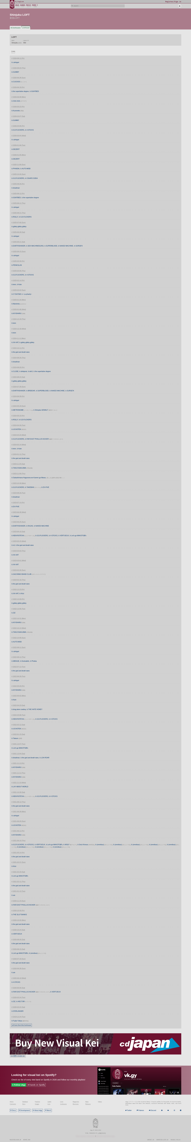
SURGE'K (79, 246)
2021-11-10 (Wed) (19, 783)
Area (13, 40)
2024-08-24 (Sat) (19, 377)
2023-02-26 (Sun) (19, 570)
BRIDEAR (31, 391)
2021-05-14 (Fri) (18, 852)
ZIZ (14, 613)
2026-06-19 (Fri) (18, 87)
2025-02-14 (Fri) (18, 280)
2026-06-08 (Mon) (19, 97)
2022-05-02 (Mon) (19, 696)
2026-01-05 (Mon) (19, 155)
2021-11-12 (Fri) (18, 763)
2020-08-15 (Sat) (19, 949)
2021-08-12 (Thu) (19, 802)
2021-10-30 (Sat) (19, 792)
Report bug (26, 1139)
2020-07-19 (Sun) (19, 959)
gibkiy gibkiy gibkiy (19, 226)
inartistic (102, 1133)
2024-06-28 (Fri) (18, 396)
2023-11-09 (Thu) (19, 473)
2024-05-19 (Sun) (19, 406)
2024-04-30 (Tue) (19, 425)
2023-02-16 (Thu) (19, 580)
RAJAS (30, 526)
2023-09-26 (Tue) (19, 493)
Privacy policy (175, 1139)
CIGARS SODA (32, 178)
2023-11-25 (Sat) (19, 464)
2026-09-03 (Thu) (19, 68)
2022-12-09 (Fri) (18, 599)
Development (25, 1110)
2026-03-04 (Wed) (19, 135)
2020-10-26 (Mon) (19, 920)
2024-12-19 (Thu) (19, 319)
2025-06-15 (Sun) (19, 251)
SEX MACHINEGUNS (36, 246)
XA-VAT (16, 342)
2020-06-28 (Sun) (19, 968)
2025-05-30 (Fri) (18, 261)
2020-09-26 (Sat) (19, 939)
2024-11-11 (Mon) (19, 338)
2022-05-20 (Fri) (18, 686)
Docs (14, 1110)
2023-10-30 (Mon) (19, 483)
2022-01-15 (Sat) (19, 734)
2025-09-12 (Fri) (18, 193)
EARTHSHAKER (19, 246)
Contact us (150, 1139)
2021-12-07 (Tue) (19, 744)
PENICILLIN (17, 265)
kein (14, 284)
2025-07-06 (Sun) (19, 222)
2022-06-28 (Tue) (19, 676)
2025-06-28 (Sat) (19, 232)
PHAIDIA (16, 168)
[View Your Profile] (179, 5)
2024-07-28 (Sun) (19, 387)
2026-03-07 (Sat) (19, 116)
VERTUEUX (64, 535)
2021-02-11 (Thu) (19, 881)
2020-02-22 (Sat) (19, 1007)
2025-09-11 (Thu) (19, 203)
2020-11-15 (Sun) (19, 901)
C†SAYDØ (17, 294)
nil (14, 545)
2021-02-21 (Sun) (19, 862)
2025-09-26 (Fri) (18, 184)
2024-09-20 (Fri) (18, 367)
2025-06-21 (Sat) (19, 242)
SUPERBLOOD (51, 246)
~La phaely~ (27, 294)
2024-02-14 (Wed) (19, 445)
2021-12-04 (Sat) (19, 754)
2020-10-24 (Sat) (19, 930)
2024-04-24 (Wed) (19, 435)
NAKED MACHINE (66, 246)
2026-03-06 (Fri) (18, 126)
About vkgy (38, 1110)
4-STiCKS (30, 130)
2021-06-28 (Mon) (19, 811)
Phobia (34, 661)
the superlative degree (21, 91)
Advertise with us (162, 1139)
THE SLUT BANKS (20, 914)
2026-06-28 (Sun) (19, 78)
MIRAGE (16, 661)
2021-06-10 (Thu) (19, 840)
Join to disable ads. (18, 1056)
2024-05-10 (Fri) (18, 416)
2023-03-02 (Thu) (19, 551)
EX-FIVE (46, 487)
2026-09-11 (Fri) (18, 58)
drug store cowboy (19, 709)
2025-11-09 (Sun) (19, 164)
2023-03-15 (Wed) (19, 541)
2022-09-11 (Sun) (19, 647)
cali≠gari (16, 62)
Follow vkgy (19, 1085)
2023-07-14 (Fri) (18, 502)
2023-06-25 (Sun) (19, 522)
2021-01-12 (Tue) (19, 891)
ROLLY (15, 217)
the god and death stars (21, 352)
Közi (22, 593)
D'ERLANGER (18, 1011)
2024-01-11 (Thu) (19, 454)
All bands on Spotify (36, 1085)
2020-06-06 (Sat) (19, 988)
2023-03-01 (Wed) (19, 560)
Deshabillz (25, 661)
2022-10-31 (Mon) (19, 618)
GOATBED (35, 91)
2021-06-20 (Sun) (19, 821)
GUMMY (16, 72)
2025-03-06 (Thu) (19, 271)
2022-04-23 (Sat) (19, 705)
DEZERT (16, 149)
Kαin (20, 284)
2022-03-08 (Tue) (19, 715)
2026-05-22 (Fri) (18, 107)
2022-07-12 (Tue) (19, 667)
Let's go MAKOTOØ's (78, 535)
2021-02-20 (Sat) (19, 872)
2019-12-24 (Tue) (19, 1017)
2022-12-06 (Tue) (19, 609)
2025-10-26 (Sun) (19, 174)
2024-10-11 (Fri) (18, 348)
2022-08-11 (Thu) (19, 657)
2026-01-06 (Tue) (19, 145)
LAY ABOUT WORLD (20, 786)
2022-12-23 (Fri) (18, 589)
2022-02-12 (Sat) (19, 725)
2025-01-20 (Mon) (19, 300)
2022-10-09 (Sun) (19, 638)
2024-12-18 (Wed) (19, 329)
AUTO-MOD (26, 168)
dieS (31, 371)
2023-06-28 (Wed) (19, 512)
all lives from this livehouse (21, 1025)
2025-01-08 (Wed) (19, 309)
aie (14, 895)
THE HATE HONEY (35, 709)
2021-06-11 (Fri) (18, 831)
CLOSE (16, 371)
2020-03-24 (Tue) (19, 997)
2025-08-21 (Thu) (19, 213)
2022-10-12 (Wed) (19, 628)
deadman (16, 188)
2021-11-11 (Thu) (19, 773)
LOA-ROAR (45, 758)
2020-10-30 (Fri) (18, 910)
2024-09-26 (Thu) (19, 358)
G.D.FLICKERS (18, 130)
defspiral (24, 371)
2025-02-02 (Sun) (19, 290)
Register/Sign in (15, 1139)
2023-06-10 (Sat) (19, 531)
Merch (49, 1110)
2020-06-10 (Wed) (19, 978)
